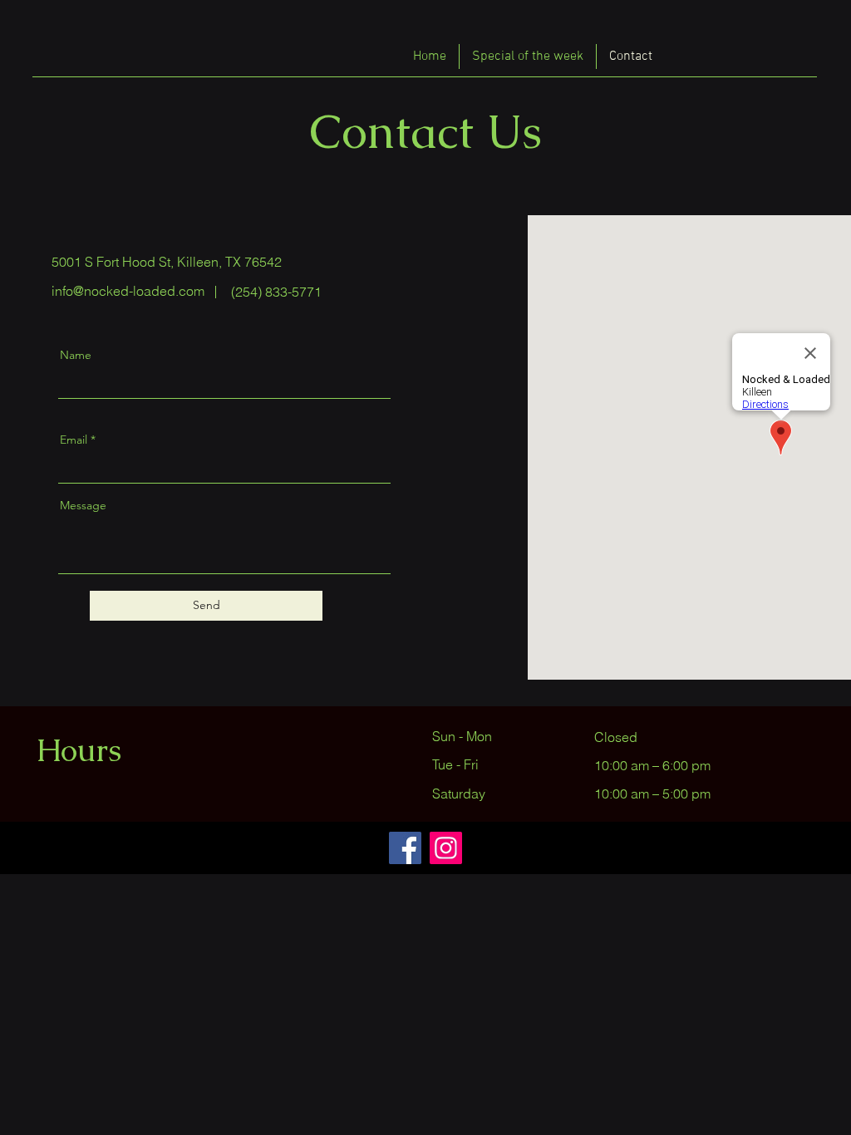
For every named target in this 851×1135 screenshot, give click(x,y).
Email (73, 439)
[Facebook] (405, 848)
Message (83, 505)
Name (75, 355)
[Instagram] (446, 848)
